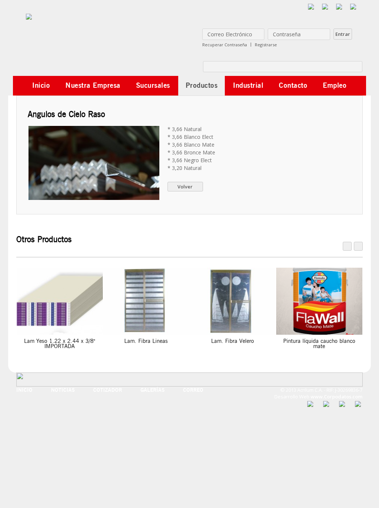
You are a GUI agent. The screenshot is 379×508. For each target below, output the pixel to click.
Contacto (293, 85)
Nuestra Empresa (93, 85)
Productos (202, 85)
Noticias (63, 390)
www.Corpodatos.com (336, 396)
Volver (185, 186)
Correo (193, 390)
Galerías (153, 390)
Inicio (41, 85)
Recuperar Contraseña (224, 44)
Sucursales (153, 85)
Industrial (248, 85)
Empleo (334, 85)
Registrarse (266, 44)
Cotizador (107, 390)
